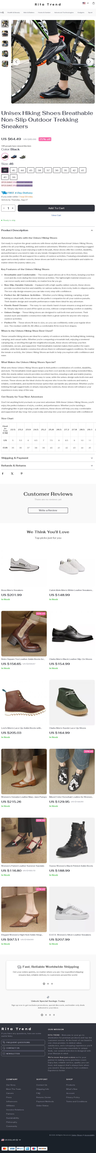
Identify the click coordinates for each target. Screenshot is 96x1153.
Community (11, 1126)
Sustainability (12, 1118)
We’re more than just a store (61, 1057)
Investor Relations (15, 1110)
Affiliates (10, 1105)
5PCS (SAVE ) (9, 185)
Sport (90, 13)
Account (70, 1093)
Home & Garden (44, 13)
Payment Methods (45, 1101)
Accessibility (89, 1135)
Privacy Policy (73, 1097)
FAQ (38, 1093)
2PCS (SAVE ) (9, 182)
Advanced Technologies (64, 13)
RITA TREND (54, 1035)
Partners (10, 1114)
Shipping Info (42, 1089)
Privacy (80, 1135)
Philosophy (11, 1122)
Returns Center (43, 1097)
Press (9, 1097)
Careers (10, 1093)
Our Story (11, 1085)
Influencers (11, 1101)
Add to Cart (56, 208)
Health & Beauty (13, 13)
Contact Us (41, 1085)
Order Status (42, 1105)
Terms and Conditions (76, 1101)
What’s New (72, 1089)
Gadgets (81, 13)
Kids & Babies (29, 13)
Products (70, 1085)
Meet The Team (13, 1089)
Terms (73, 1135)
